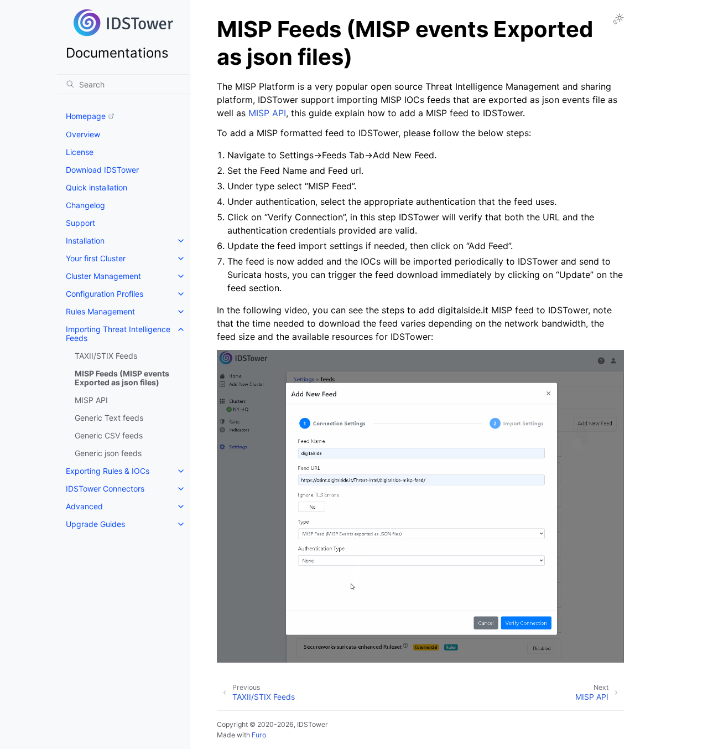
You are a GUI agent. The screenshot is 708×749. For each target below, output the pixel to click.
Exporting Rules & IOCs (107, 471)
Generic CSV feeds (109, 435)
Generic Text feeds (109, 417)
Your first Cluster (96, 258)
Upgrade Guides (95, 524)
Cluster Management (103, 276)
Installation (85, 240)
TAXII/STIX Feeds (106, 355)
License (79, 152)
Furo (259, 735)
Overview (83, 134)
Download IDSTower (102, 169)
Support (80, 223)
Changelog (85, 205)
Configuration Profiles (104, 293)
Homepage (86, 116)
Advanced (84, 506)
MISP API (91, 400)
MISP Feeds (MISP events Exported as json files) (122, 378)
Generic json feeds (108, 453)
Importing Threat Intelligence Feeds (118, 333)
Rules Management (100, 311)
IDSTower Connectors (105, 488)
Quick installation (96, 187)
